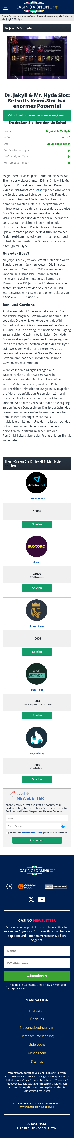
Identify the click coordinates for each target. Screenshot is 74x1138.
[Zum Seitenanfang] (66, 1132)
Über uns (37, 1019)
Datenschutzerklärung (31, 832)
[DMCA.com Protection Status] (56, 886)
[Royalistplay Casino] (37, 610)
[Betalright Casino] (37, 674)
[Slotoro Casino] (37, 546)
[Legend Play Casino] (37, 737)
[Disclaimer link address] (29, 886)
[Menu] (5, 7)
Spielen (37, 524)
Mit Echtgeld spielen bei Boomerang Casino (37, 115)
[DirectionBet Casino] (37, 482)
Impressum (37, 1010)
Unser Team (37, 1053)
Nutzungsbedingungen (37, 1027)
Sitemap (37, 1061)
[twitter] (31, 900)
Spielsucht (37, 1044)
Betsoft (40, 190)
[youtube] (41, 900)
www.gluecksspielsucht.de (37, 1106)
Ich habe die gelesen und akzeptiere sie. (39, 832)
